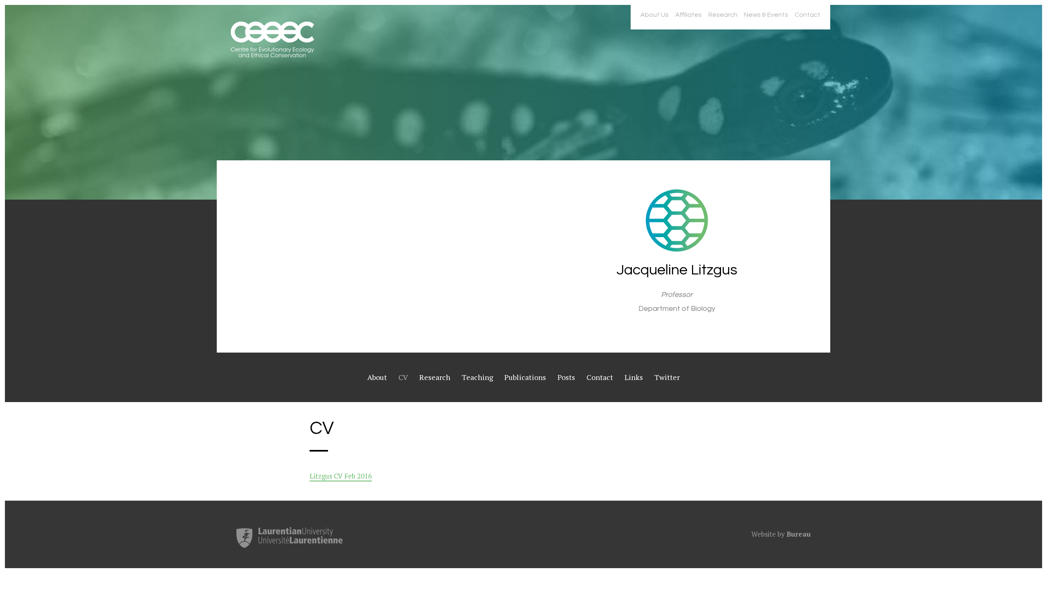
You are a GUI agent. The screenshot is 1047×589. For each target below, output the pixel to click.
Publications (525, 377)
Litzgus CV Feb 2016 (341, 476)
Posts (566, 377)
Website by (781, 534)
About (377, 377)
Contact (807, 14)
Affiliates (688, 14)
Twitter (667, 377)
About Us (654, 14)
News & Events (766, 14)
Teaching (477, 377)
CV (403, 377)
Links (634, 377)
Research (722, 14)
